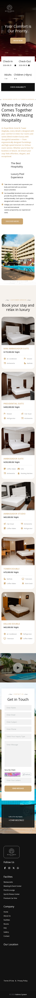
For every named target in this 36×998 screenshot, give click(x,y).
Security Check (9, 770)
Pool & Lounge (9, 890)
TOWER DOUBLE (12, 568)
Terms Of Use (9, 981)
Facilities (7, 920)
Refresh (27, 774)
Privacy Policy (23, 981)
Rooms (6, 924)
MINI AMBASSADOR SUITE (16, 348)
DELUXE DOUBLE (12, 623)
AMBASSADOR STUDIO (15, 513)
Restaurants (8, 882)
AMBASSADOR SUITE (14, 458)
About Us (7, 916)
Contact (6, 936)
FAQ (5, 928)
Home (6, 912)
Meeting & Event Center (13, 886)
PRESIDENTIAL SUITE (14, 403)
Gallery (6, 932)
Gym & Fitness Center (12, 894)
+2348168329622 (16, 820)
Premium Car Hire (10, 898)
